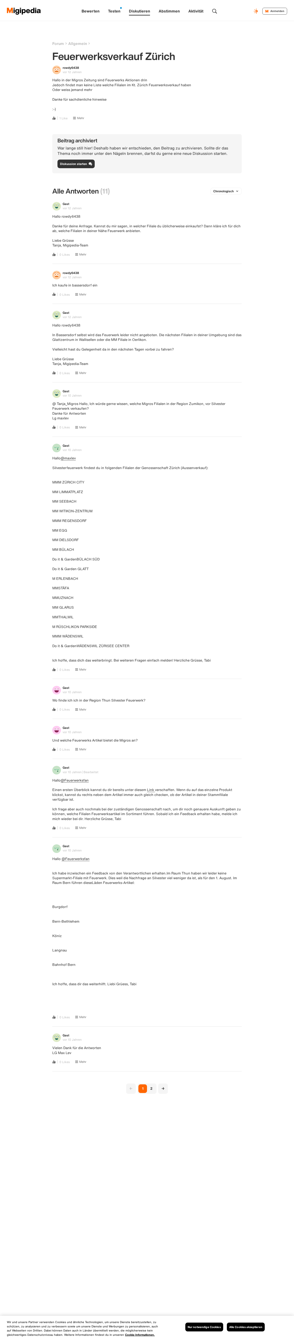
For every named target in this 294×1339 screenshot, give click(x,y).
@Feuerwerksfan (75, 780)
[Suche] (214, 11)
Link (151, 789)
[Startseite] (24, 11)
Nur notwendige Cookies (204, 1327)
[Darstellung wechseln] (256, 11)
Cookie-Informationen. (140, 1335)
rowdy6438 (71, 67)
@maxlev (68, 458)
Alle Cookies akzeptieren (245, 1327)
